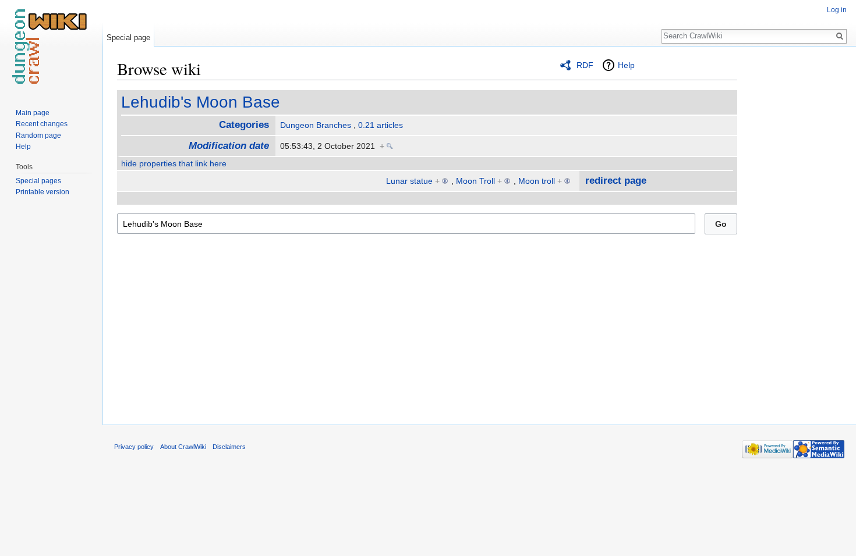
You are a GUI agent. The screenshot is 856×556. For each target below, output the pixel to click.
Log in (837, 10)
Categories (244, 124)
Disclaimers (229, 446)
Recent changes (42, 124)
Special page (128, 37)
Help (626, 65)
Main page (32, 113)
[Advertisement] (795, 232)
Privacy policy (134, 446)
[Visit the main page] (51, 46)
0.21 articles (380, 125)
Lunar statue (409, 181)
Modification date (229, 145)
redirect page (615, 180)
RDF (584, 65)
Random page (38, 135)
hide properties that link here (174, 163)
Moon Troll (475, 181)
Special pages (38, 181)
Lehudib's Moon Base (200, 102)
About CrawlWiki (183, 446)
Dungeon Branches (315, 125)
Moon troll (536, 181)
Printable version (42, 192)
